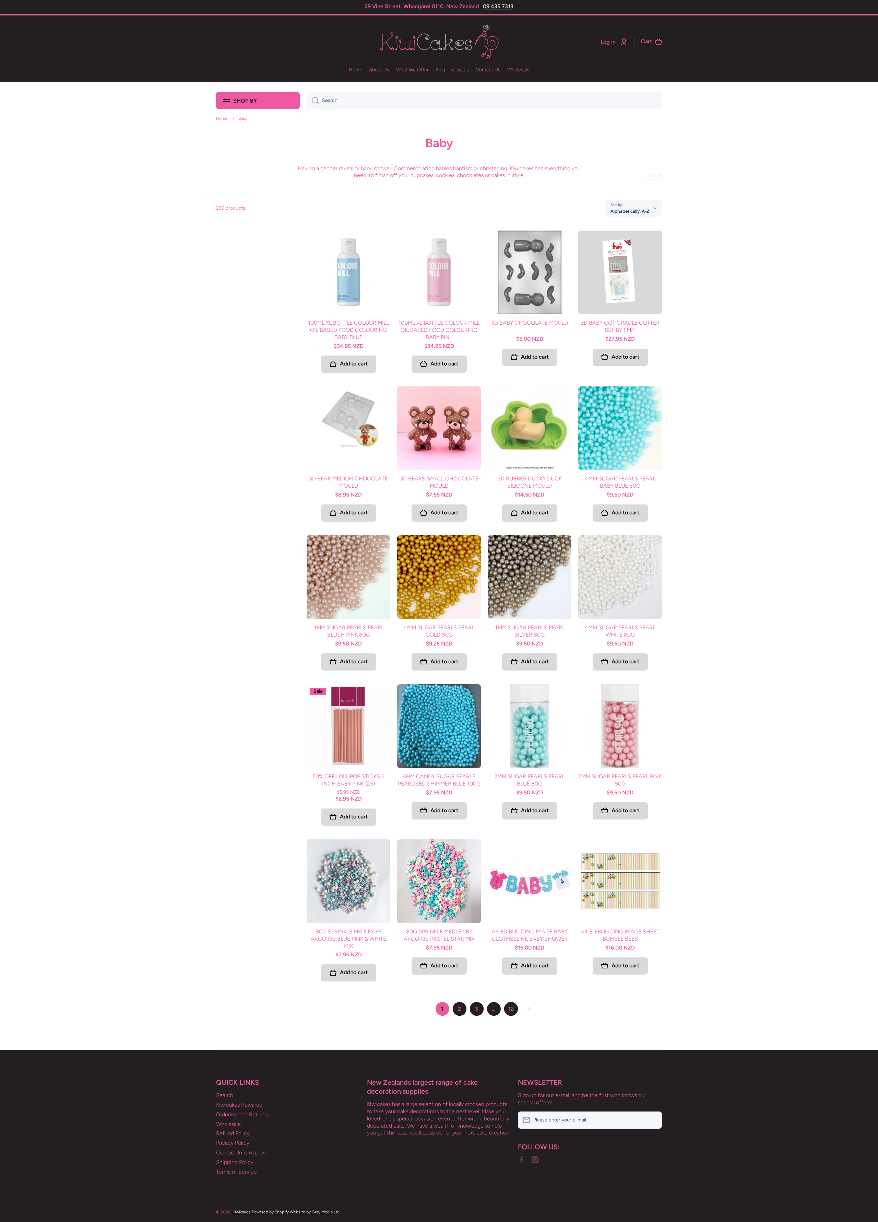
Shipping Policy (234, 1162)
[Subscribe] (653, 1120)
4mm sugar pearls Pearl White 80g (620, 631)
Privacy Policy (232, 1143)
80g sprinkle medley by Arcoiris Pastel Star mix (439, 935)
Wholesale (228, 1124)
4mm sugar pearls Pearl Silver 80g (529, 631)
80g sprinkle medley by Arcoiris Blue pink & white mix (348, 938)
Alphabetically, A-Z (629, 211)
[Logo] (439, 42)
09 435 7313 (498, 6)
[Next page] (526, 1009)
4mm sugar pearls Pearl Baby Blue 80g (620, 482)
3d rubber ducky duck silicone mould (530, 482)
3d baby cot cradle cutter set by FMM (620, 326)
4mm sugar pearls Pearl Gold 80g (439, 631)
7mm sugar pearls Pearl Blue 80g (530, 780)
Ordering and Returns (242, 1114)
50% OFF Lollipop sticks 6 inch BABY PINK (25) (348, 780)
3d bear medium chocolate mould (348, 482)
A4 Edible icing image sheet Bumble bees (620, 935)
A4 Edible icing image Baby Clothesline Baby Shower (530, 935)
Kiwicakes (242, 1212)
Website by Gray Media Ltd (315, 1212)
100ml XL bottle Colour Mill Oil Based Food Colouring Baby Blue (348, 329)
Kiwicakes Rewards (239, 1105)
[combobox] (484, 100)
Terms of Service (236, 1171)
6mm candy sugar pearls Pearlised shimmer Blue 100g (439, 780)
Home (221, 118)
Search (224, 1095)
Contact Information (241, 1152)
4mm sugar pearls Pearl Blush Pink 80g (348, 631)
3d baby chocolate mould (529, 322)
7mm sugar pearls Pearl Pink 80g (620, 780)
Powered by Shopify (270, 1212)
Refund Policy (233, 1133)
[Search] (313, 100)
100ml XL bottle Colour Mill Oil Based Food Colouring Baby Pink (439, 329)
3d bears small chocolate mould (439, 482)
